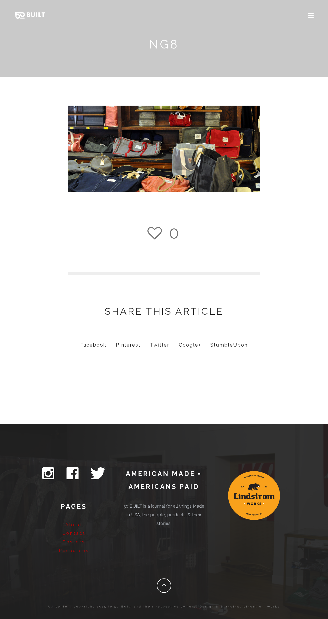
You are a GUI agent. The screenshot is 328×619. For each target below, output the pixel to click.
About (74, 524)
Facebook (93, 345)
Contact (73, 533)
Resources (74, 550)
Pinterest (128, 345)
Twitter (159, 345)
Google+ (190, 345)
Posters (74, 541)
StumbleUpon (229, 345)
